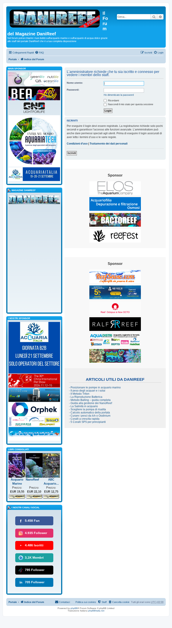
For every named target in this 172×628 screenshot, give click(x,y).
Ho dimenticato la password (119, 95)
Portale (13, 59)
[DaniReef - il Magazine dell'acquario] (34, 200)
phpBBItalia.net (96, 610)
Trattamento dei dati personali (108, 143)
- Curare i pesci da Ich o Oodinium (89, 415)
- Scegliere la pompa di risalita (87, 409)
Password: (73, 89)
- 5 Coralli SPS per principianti (87, 422)
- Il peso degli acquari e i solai (87, 390)
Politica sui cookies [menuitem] (85, 602)
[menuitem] (39, 52)
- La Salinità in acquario (83, 406)
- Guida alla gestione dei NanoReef (90, 403)
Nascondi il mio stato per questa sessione (130, 104)
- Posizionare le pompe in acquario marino (95, 387)
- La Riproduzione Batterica (85, 396)
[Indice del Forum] (55, 17)
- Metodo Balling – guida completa (90, 400)
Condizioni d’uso (77, 143)
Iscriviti (72, 153)
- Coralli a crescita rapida (84, 418)
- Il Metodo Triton (79, 393)
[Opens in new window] (115, 188)
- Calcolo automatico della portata (89, 412)
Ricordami (113, 100)
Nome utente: (75, 82)
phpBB (74, 608)
